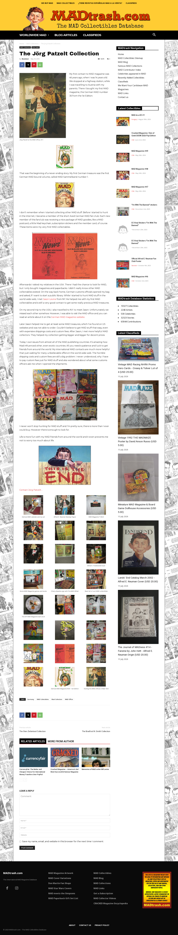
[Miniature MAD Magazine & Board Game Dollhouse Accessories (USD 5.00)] (138, 477)
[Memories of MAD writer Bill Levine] (96, 757)
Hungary (134, 119)
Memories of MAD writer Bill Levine (95, 769)
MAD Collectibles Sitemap (130, 58)
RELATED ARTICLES (33, 741)
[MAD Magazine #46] (122, 283)
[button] (154, 35)
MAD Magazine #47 (139, 187)
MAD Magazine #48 (139, 169)
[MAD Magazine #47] (122, 193)
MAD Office (69, 699)
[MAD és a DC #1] (122, 121)
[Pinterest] (34, 64)
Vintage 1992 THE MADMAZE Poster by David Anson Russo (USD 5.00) (137, 441)
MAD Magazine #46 (139, 277)
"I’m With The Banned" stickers (144, 205)
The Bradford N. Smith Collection (96, 731)
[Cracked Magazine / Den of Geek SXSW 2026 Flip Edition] (122, 139)
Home (21, 44)
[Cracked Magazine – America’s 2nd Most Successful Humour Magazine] (65, 757)
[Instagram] (17, 888)
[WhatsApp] (40, 64)
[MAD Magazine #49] (122, 157)
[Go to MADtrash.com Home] (89, 18)
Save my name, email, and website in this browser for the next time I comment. (63, 841)
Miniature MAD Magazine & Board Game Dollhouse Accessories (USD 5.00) (137, 508)
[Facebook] (22, 64)
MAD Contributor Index (129, 69)
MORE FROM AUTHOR (61, 741)
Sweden (134, 265)
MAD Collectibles (43, 699)
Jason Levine (49, 299)
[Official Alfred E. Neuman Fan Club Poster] (122, 265)
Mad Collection (57, 699)
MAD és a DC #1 (138, 115)
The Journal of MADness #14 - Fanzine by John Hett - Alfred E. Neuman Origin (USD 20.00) (135, 651)
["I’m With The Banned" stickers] (122, 211)
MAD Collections (32, 44)
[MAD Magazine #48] (122, 175)
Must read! (35, 47)
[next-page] (25, 779)
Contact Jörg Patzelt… (31, 490)
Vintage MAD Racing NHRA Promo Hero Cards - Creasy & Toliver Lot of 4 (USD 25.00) (138, 368)
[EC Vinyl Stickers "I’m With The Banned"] (122, 229)
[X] (28, 64)
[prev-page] (21, 779)
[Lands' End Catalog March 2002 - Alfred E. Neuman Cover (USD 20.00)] (138, 547)
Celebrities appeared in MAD (132, 73)
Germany (30, 699)
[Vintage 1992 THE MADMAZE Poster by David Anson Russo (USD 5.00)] (138, 407)
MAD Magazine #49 (139, 151)
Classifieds (123, 81)
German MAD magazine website (68, 317)
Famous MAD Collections (130, 66)
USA (132, 140)
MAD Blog (123, 62)
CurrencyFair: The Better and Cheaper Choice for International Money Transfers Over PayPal (32, 771)
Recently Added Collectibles (131, 77)
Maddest (25, 59)
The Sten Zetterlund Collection (32, 731)
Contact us (123, 97)
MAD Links (123, 93)
